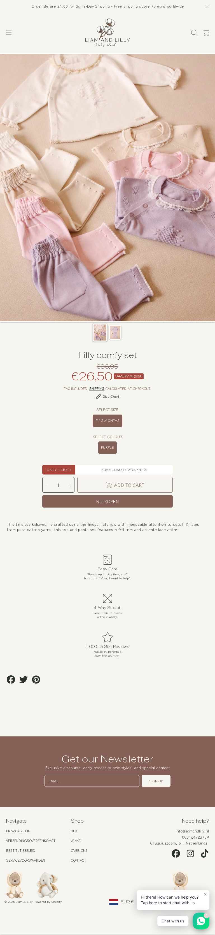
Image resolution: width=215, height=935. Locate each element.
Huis (74, 830)
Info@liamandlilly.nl (192, 831)
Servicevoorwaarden (25, 860)
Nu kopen (107, 501)
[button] (9, 33)
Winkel (76, 840)
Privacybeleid (18, 830)
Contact (78, 860)
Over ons (79, 850)
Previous (6, 188)
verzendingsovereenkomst (30, 840)
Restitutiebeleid (20, 850)
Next (209, 188)
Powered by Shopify (48, 901)
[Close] (206, 6)
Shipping (96, 389)
